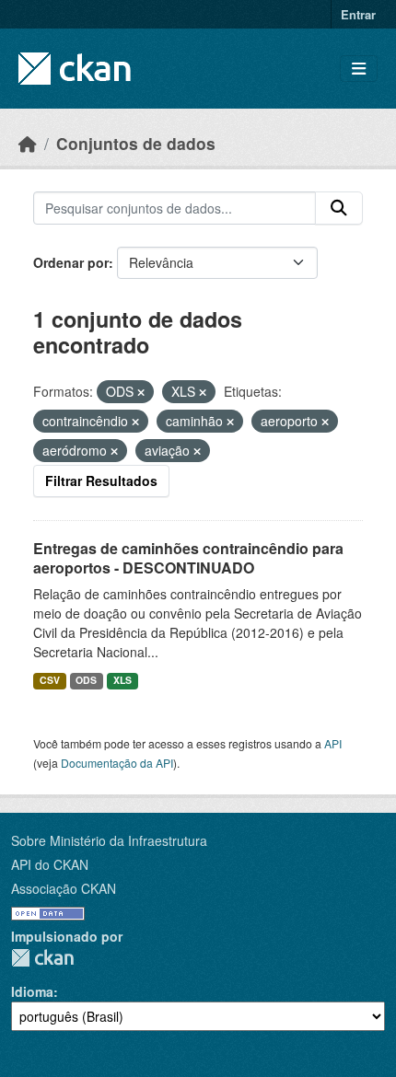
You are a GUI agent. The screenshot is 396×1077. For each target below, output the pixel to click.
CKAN (42, 957)
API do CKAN (49, 864)
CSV (50, 680)
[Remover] (141, 392)
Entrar (358, 14)
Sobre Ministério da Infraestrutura (109, 840)
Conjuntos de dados (135, 143)
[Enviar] (339, 208)
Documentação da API (117, 762)
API (333, 743)
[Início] (27, 143)
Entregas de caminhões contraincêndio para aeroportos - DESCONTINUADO (188, 558)
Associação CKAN (63, 888)
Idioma (32, 991)
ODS (86, 680)
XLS (122, 680)
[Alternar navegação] (359, 68)
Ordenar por (71, 262)
